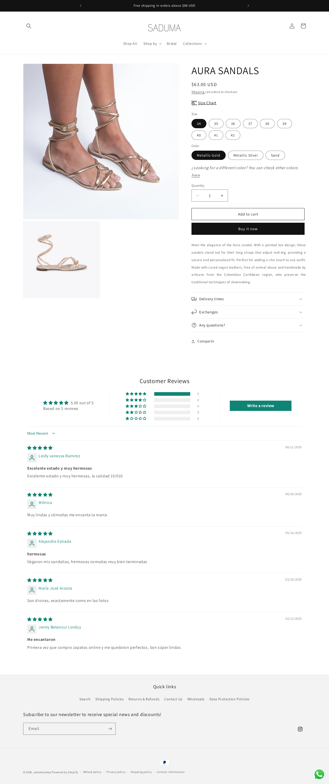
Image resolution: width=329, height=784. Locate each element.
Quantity (197, 185)
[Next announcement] (248, 5)
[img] (40, 448)
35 (216, 123)
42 (233, 135)
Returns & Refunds (144, 699)
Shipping (198, 92)
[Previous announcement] (80, 5)
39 (284, 123)
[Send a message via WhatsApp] (319, 774)
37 (250, 123)
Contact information (171, 772)
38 (267, 123)
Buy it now (248, 228)
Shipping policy (141, 772)
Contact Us (173, 699)
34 (199, 123)
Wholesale (196, 699)
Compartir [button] (205, 341)
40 (199, 135)
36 (233, 123)
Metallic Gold (208, 155)
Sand (275, 155)
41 (216, 135)
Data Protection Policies (229, 699)
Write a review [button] (260, 405)
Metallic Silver (245, 155)
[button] (28, 26)
